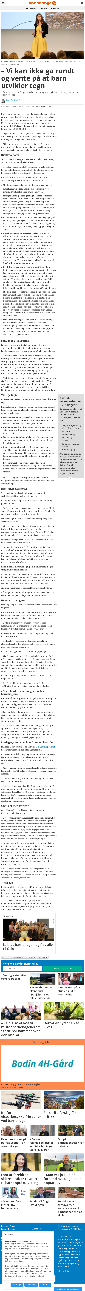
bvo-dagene (42, 957)
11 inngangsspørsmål (45, 747)
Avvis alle (45, 1285)
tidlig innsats (17, 957)
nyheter (5, 957)
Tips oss (44, 8)
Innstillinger (17, 1285)
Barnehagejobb (31, 8)
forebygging (30, 957)
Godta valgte (31, 1285)
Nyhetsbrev (55, 8)
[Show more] (70, 478)
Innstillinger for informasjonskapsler (68, 1289)
